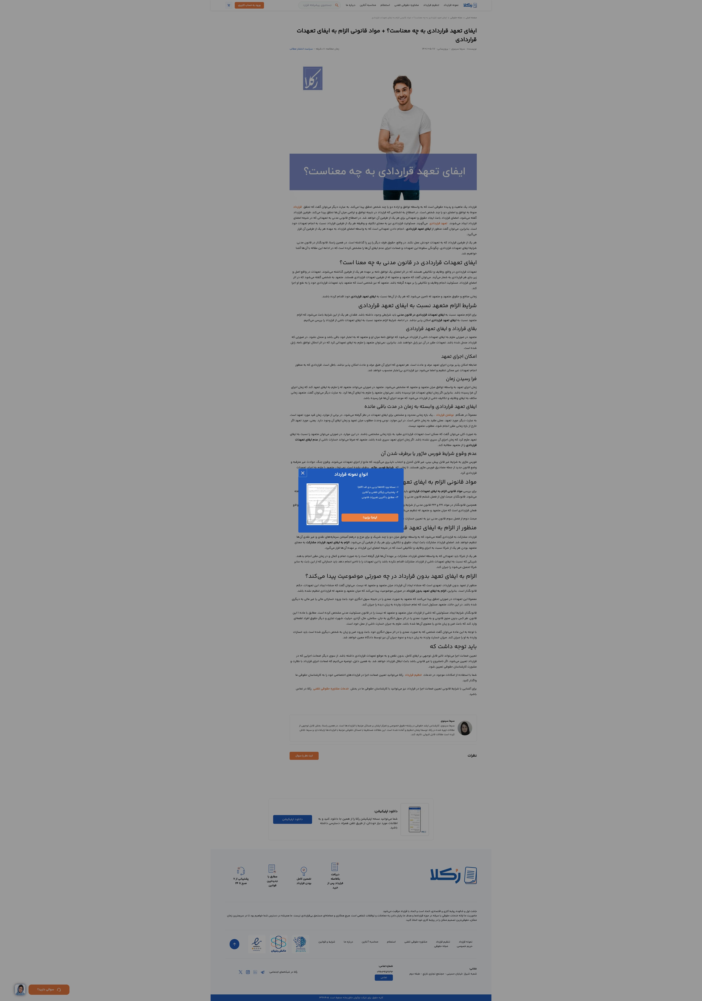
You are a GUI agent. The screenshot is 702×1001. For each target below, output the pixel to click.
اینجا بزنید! (370, 517)
